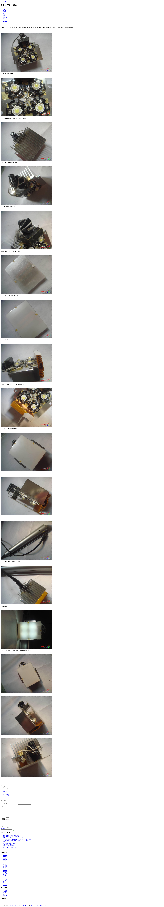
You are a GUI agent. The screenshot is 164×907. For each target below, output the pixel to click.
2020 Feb (5, 859)
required (5, 803)
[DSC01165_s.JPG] (26, 248)
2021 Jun (5, 856)
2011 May (5, 883)
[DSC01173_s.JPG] (26, 515)
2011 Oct (5, 878)
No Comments (3, 792)
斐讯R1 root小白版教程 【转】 (10, 847)
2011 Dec (5, 875)
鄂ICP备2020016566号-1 (42, 905)
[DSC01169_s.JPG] (26, 382)
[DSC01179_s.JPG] (26, 692)
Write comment (6, 794)
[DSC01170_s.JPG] (26, 426)
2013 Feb (5, 870)
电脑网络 (5, 10)
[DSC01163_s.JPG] (26, 160)
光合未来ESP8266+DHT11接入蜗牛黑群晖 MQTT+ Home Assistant (17, 839)
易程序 (4, 11)
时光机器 (5, 891)
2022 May (5, 855)
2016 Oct (5, 862)
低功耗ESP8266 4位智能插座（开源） (11, 835)
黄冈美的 (5, 890)
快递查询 (5, 894)
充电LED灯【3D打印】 (8, 841)
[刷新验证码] (4, 818)
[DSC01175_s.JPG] (26, 603)
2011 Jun (5, 882)
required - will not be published (10, 805)
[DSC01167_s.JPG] (26, 293)
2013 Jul (5, 868)
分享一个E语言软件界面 (8, 846)
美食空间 (5, 17)
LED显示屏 (5, 9)
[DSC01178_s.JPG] (26, 648)
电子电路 (5, 13)
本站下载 (5, 895)
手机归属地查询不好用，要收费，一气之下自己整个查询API (16, 840)
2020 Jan (5, 860)
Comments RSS (6, 795)
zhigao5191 (33, 905)
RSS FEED (3, 828)
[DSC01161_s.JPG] (26, 71)
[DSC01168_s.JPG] (26, 337)
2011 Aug (5, 880)
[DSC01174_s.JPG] (26, 559)
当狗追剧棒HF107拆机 (8, 844)
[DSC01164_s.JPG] (26, 204)
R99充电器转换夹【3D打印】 (9, 843)
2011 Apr (5, 885)
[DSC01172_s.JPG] (26, 470)
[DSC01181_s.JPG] (26, 776)
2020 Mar (5, 858)
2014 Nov (5, 866)
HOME (4, 8)
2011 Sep (5, 879)
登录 (4, 900)
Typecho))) (24, 905)
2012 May (5, 874)
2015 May (5, 865)
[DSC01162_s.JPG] (26, 115)
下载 (4, 18)
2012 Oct (5, 872)
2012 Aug (5, 873)
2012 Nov (5, 871)
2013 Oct (5, 867)
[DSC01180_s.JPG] (26, 734)
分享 (4, 16)
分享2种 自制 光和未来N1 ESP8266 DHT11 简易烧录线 (15, 837)
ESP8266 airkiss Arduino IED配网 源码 (11, 836)
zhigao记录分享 (4, 1)
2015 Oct (5, 864)
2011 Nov (5, 877)
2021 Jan (5, 857)
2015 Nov (5, 863)
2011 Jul (4, 881)
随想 (4, 14)
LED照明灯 (4, 22)
